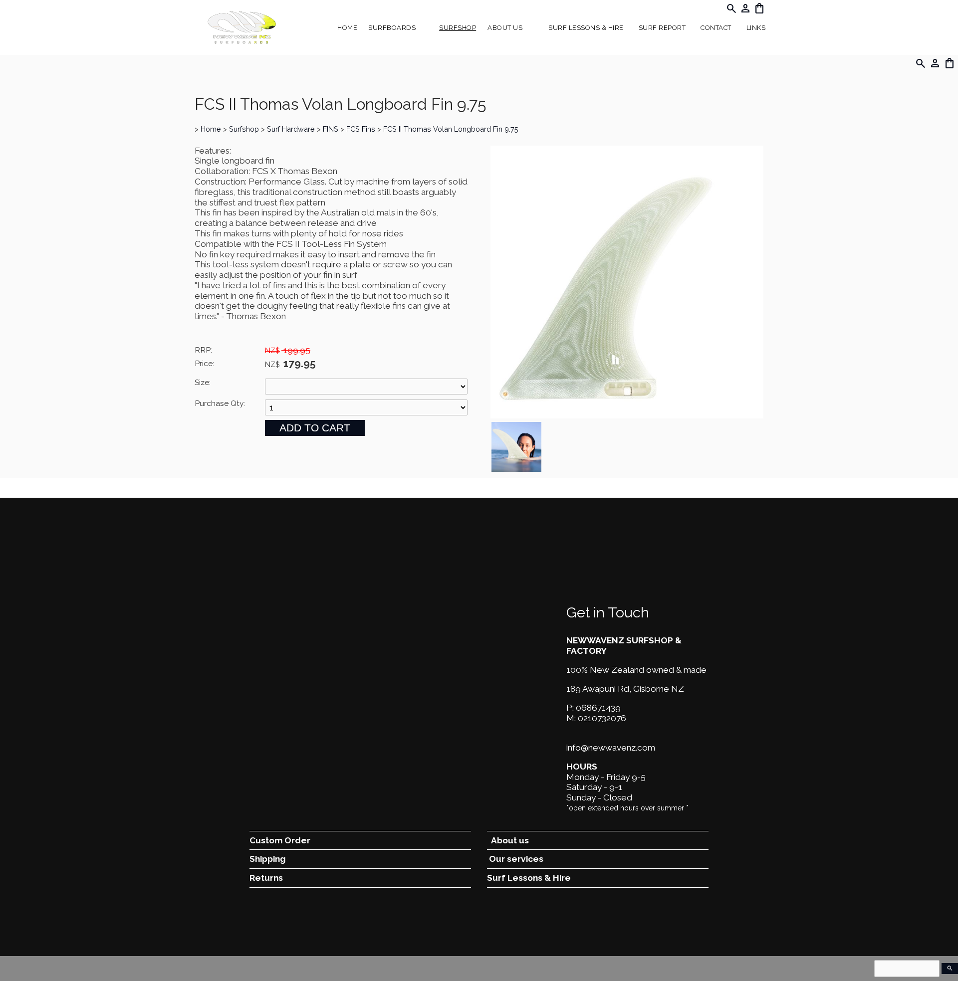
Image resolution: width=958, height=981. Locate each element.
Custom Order (279, 840)
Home (347, 27)
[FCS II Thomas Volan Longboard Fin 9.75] (626, 415)
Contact (716, 27)
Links (756, 27)
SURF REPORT (662, 27)
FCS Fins (360, 129)
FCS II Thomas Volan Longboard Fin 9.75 (450, 129)
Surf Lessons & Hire (586, 27)
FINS (330, 129)
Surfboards (392, 27)
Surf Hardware (291, 129)
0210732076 (602, 718)
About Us (504, 27)
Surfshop (457, 27)
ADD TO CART (314, 427)
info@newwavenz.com (610, 748)
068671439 (598, 708)
